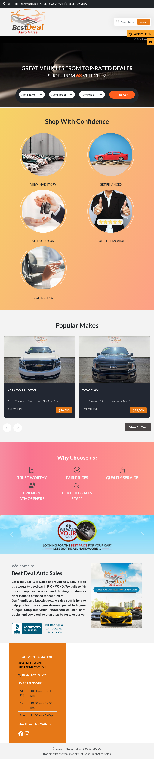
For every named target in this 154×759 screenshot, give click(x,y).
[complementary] (142, 747)
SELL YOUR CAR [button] (43, 241)
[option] (39, 377)
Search (144, 22)
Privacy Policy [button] (72, 748)
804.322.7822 (78, 3)
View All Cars (137, 427)
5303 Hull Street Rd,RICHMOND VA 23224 (35, 3)
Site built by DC (92, 748)
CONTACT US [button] (43, 297)
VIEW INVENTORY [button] (43, 184)
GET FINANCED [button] (111, 184)
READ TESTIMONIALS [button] (111, 241)
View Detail (16, 408)
